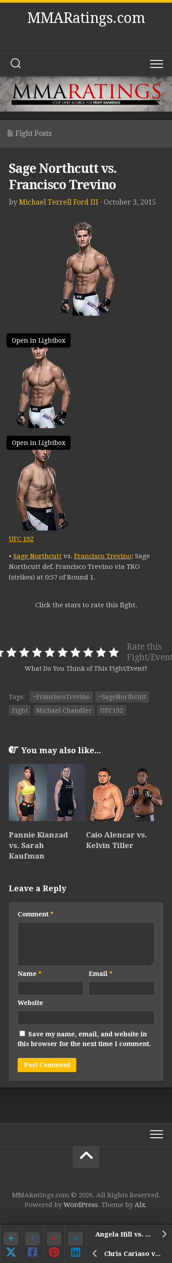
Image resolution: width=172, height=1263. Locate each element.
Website (30, 1002)
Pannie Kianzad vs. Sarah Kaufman (38, 845)
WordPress (81, 1205)
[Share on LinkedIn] (75, 1243)
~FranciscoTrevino (61, 696)
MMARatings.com (86, 18)
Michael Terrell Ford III (58, 202)
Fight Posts (33, 133)
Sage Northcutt (37, 556)
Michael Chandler (64, 710)
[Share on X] (11, 1243)
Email (100, 973)
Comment (35, 914)
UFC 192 (21, 539)
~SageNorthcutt (122, 696)
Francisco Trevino (102, 556)
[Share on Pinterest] (54, 1243)
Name (29, 973)
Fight (20, 710)
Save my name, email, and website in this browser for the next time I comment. (84, 1039)
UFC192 (111, 710)
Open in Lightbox (38, 340)
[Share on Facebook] (32, 1243)
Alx (140, 1205)
